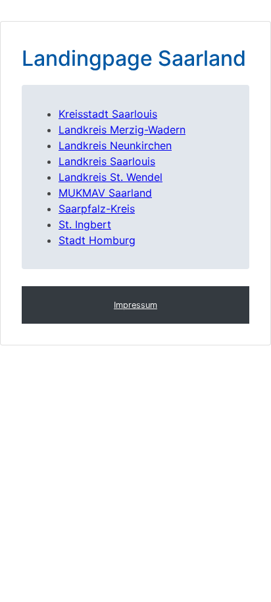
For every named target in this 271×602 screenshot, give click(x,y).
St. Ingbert (85, 224)
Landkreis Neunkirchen (115, 145)
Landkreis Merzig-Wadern (122, 129)
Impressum (135, 305)
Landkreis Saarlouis (107, 161)
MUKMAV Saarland (105, 192)
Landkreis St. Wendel (110, 177)
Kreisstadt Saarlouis (108, 113)
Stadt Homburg (97, 240)
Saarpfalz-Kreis (97, 208)
